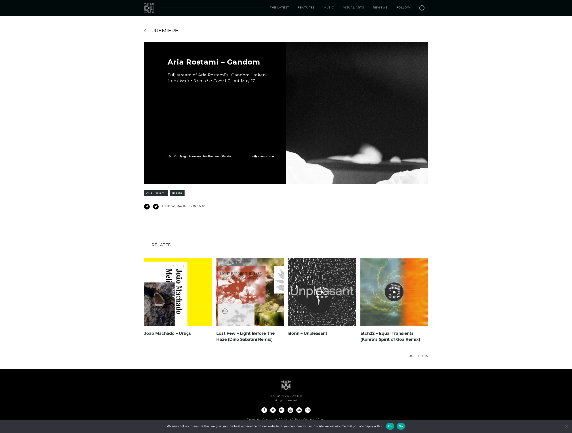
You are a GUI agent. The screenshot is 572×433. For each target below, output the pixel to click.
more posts (418, 356)
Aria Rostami (156, 192)
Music (329, 7)
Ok (390, 426)
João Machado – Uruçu (167, 333)
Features (306, 7)
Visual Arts (353, 7)
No (401, 426)
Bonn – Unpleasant (307, 333)
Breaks (177, 192)
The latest (279, 7)
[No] (566, 426)
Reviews (380, 7)
